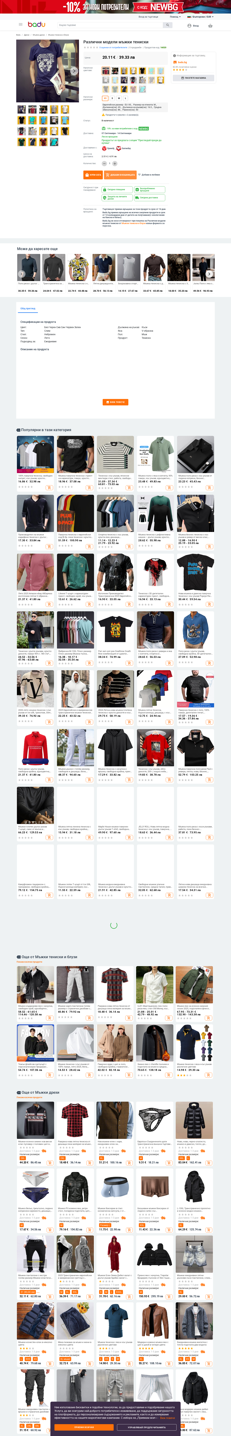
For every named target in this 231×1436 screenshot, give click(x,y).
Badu (18, 35)
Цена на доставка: (88, 155)
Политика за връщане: (89, 210)
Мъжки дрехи (39, 35)
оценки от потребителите (113, 47)
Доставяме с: (90, 148)
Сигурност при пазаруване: (90, 188)
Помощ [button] (174, 16)
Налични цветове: (88, 69)
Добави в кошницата (120, 175)
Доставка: (88, 133)
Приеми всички (84, 1427)
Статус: (87, 120)
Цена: (88, 57)
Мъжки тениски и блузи (58, 35)
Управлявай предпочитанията (147, 1427)
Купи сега (93, 175)
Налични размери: (88, 98)
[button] (20, 24)
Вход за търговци (148, 16)
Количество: (89, 163)
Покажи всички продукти (29, 1078)
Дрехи (26, 35)
